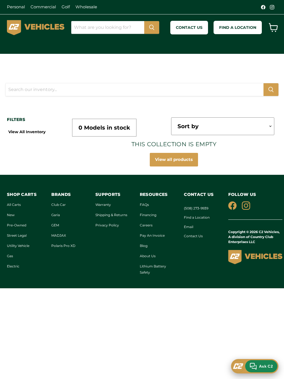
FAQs (144, 205)
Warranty (103, 205)
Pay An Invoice (152, 235)
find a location (237, 27)
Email (188, 227)
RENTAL (85, 45)
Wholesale (86, 6)
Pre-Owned (16, 225)
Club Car (58, 205)
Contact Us (193, 236)
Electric (13, 266)
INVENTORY (53, 45)
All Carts (14, 205)
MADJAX (58, 235)
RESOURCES (200, 45)
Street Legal (17, 235)
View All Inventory (26, 131)
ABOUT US (18, 45)
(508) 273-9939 (196, 208)
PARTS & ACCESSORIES (152, 45)
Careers (146, 225)
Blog (144, 246)
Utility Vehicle (18, 246)
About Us (148, 256)
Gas (10, 256)
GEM (55, 225)
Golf (66, 6)
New (11, 215)
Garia (55, 215)
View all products (174, 159)
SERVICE (111, 45)
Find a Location (197, 217)
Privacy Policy (107, 225)
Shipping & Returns (111, 215)
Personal (16, 6)
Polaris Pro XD (63, 246)
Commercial (43, 6)
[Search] (151, 27)
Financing (148, 215)
